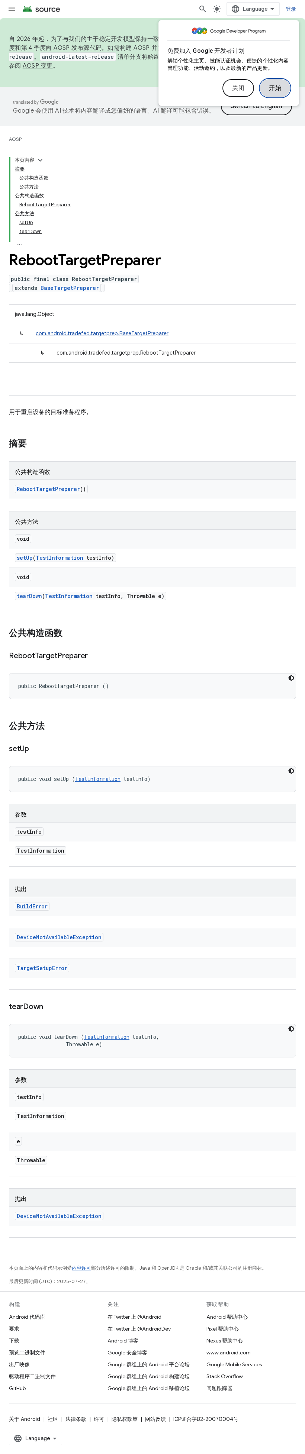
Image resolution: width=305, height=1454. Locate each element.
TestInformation (59, 557)
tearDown (29, 596)
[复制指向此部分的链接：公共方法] (52, 726)
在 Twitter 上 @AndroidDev (139, 1328)
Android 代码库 (27, 1317)
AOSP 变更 (38, 66)
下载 (14, 1340)
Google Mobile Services (234, 1364)
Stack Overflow (224, 1376)
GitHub (17, 1388)
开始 (275, 88)
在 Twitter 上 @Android (134, 1317)
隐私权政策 (125, 1419)
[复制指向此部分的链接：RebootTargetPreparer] (95, 656)
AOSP (15, 139)
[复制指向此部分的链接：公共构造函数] (69, 633)
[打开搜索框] (202, 8)
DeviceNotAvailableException (59, 937)
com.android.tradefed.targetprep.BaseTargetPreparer (102, 333)
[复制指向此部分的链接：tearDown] (50, 1007)
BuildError (32, 906)
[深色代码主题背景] (291, 677)
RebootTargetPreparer (48, 488)
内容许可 (81, 1268)
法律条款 (75, 1419)
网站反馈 (155, 1419)
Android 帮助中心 (227, 1317)
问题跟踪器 (219, 1388)
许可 (99, 1419)
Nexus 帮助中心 (224, 1340)
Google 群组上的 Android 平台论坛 (148, 1364)
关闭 (238, 88)
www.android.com (228, 1352)
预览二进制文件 (27, 1352)
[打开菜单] (11, 9)
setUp (25, 557)
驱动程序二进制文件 (32, 1376)
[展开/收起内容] (40, 160)
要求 (14, 1328)
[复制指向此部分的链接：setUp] (36, 749)
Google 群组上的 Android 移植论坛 (148, 1388)
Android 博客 (122, 1340)
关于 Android (24, 1419)
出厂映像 (19, 1364)
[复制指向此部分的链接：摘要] (34, 444)
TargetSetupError (42, 968)
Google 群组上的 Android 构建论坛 (148, 1376)
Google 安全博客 (127, 1352)
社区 (53, 1419)
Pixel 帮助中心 (222, 1328)
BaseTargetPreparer (70, 287)
